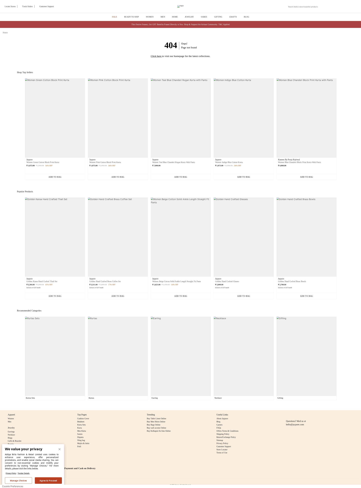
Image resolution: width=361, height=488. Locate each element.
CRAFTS (233, 17)
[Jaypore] (180, 6)
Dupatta (80, 437)
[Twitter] (298, 414)
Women (11, 419)
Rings (10, 438)
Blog (218, 422)
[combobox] (304, 6)
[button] (328, 6)
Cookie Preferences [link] (12, 486)
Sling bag (81, 440)
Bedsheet (80, 422)
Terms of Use (221, 453)
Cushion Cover (83, 419)
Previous (22, 119)
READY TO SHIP (131, 17)
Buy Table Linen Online (156, 419)
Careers (219, 425)
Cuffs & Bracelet (14, 441)
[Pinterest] (309, 414)
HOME (175, 17)
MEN (163, 17)
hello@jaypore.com (295, 424)
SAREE (204, 17)
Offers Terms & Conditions (227, 431)
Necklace (11, 435)
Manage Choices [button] (18, 480)
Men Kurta (81, 431)
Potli (79, 446)
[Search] (321, 6)
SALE (114, 17)
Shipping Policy (222, 434)
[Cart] (342, 6)
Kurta (79, 428)
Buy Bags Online (153, 425)
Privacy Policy (11, 473)
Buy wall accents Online (156, 428)
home (5, 33)
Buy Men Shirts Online (156, 422)
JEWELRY (189, 17)
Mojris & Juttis (83, 443)
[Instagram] (287, 414)
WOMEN (150, 17)
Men (9, 422)
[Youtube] (304, 414)
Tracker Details (23, 473)
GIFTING (218, 17)
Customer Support (223, 446)
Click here (156, 56)
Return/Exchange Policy (226, 437)
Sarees (79, 434)
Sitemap (219, 440)
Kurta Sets (81, 425)
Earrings (11, 432)
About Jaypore (222, 419)
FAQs (218, 428)
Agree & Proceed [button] (48, 480)
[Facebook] (293, 414)
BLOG (246, 17)
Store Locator (221, 450)
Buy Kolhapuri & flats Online (159, 431)
